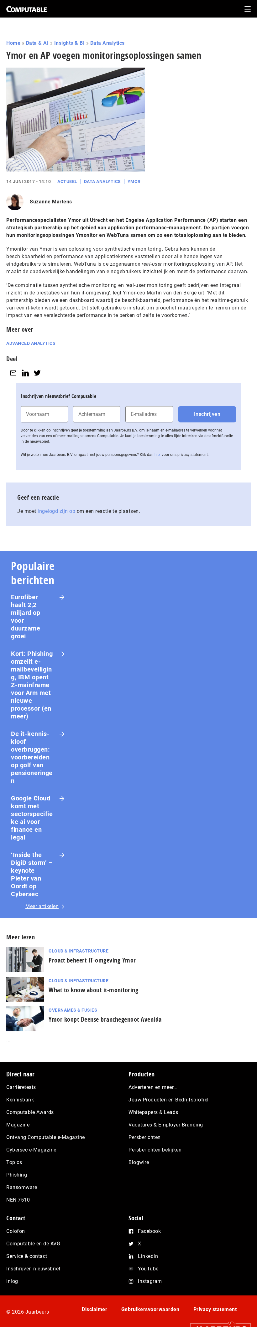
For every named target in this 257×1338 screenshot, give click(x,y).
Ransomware (21, 1187)
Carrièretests (21, 1087)
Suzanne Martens (51, 202)
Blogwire (138, 1162)
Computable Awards (30, 1112)
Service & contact (26, 1256)
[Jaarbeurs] (217, 1329)
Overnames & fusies (73, 1010)
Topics (14, 1162)
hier (158, 454)
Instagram (150, 1281)
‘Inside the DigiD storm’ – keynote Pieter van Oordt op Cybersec (32, 874)
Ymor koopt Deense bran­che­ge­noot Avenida (105, 1019)
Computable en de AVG (33, 1244)
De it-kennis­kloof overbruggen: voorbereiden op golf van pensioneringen (32, 757)
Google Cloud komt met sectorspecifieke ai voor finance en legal (32, 817)
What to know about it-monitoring (93, 990)
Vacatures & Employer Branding (165, 1125)
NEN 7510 (18, 1200)
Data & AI (37, 43)
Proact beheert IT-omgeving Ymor (92, 960)
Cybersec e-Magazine (31, 1150)
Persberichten (144, 1137)
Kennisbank (20, 1100)
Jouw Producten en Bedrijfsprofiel (168, 1100)
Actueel (67, 181)
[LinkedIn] (25, 373)
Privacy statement (215, 1309)
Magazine (17, 1125)
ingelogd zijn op (56, 511)
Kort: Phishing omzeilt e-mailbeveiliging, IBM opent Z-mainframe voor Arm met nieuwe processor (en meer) (32, 685)
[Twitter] (37, 373)
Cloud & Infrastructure (78, 950)
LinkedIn (148, 1256)
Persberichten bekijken (154, 1150)
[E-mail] (13, 373)
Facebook (149, 1231)
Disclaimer (94, 1309)
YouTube (148, 1269)
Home (13, 43)
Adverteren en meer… (152, 1087)
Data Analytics (107, 43)
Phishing (16, 1175)
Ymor (134, 181)
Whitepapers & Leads (153, 1112)
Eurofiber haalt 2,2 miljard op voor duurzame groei (25, 616)
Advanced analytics (30, 343)
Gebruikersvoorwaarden (150, 1309)
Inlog (12, 1281)
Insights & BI (69, 43)
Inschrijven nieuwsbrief (33, 1269)
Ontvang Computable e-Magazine (45, 1137)
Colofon (15, 1231)
